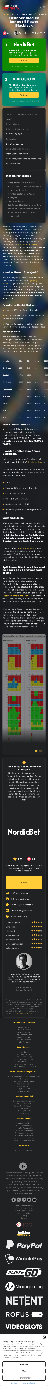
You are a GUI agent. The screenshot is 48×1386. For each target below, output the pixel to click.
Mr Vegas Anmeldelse (24, 1133)
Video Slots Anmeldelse (24, 1140)
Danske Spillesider (23, 1037)
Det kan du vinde (18, 190)
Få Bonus (24, 60)
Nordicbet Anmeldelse (24, 1135)
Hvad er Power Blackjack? (21, 183)
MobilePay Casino (24, 1084)
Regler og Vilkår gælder (23, 1013)
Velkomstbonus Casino (24, 1064)
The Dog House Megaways (24, 1101)
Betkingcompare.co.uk (24, 1150)
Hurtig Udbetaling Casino (24, 1081)
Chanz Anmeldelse (24, 1125)
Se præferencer (24, 1378)
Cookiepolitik (15, 1383)
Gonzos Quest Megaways (24, 1106)
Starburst (24, 1108)
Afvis (24, 1371)
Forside (5, 14)
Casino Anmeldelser (24, 1032)
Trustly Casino (24, 1091)
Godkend (24, 1364)
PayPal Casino (24, 1089)
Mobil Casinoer (24, 1042)
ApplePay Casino (24, 1086)
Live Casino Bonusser (24, 1059)
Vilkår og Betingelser (24, 1210)
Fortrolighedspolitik (29, 1383)
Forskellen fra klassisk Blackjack (25, 186)
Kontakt (24, 1218)
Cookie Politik (24, 1213)
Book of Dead (24, 1111)
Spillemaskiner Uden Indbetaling (24, 1067)
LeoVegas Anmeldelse (24, 1130)
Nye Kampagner (24, 1054)
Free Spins (24, 1052)
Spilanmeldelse (15, 201)
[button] (44, 1337)
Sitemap (24, 1215)
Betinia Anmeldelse (24, 1123)
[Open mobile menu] (44, 7)
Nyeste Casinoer (24, 1040)
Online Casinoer (24, 1030)
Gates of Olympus (23, 1103)
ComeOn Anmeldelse (24, 1128)
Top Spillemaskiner (24, 1035)
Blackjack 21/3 (24, 1113)
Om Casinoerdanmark (24, 1206)
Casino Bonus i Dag (24, 1057)
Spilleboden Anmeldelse (24, 1138)
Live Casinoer (24, 1027)
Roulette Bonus (24, 1062)
